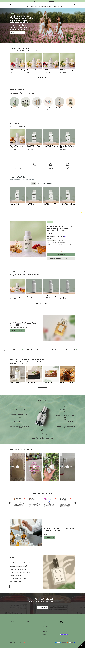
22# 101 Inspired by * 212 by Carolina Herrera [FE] (16, 204)
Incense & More (12, 624)
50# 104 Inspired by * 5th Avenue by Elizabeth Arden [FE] (68, 204)
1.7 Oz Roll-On (72, 246)
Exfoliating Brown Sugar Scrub (67, 382)
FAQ (44, 623)
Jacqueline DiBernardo (64, 499)
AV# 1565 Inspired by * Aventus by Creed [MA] (34, 295)
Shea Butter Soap (48, 382)
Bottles (11, 626)
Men (44, 183)
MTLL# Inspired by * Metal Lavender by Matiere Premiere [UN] (67, 146)
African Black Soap (31, 382)
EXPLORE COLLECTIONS (17, 330)
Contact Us (28, 623)
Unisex (39, 183)
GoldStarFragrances (16, 642)
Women (33, 183)
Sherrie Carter (18, 498)
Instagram (61, 622)
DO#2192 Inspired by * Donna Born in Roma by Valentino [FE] (67, 70)
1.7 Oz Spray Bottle (51, 246)
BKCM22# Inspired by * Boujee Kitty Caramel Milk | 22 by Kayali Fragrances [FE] (17, 146)
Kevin (32, 498)
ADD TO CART (61, 254)
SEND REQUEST (49, 537)
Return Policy (45, 626)
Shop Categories (34, 6)
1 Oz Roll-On (70, 244)
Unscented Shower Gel (15, 382)
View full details (50, 261)
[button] (17, 4)
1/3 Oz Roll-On (66, 246)
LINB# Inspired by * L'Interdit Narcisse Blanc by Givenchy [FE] (51, 146)
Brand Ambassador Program (46, 634)
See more (15, 506)
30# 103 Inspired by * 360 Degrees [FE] (50, 204)
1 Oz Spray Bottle (58, 246)
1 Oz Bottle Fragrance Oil (51, 240)
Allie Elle (47, 498)
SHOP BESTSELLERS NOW (41, 303)
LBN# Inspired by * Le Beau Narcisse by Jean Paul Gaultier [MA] (33, 146)
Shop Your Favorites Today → (17, 32)
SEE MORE (42, 389)
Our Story (28, 621)
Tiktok (61, 621)
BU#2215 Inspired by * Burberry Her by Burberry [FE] (51, 70)
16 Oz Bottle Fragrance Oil (62, 242)
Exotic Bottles (12, 628)
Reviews (44, 624)
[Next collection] (44, 112)
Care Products (50, 183)
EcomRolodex (29, 642)
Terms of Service (46, 629)
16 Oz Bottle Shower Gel (51, 244)
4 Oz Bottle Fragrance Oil (61, 240)
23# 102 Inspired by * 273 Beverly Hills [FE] (32, 204)
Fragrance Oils (12, 621)
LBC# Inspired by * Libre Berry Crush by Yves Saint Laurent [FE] (17, 70)
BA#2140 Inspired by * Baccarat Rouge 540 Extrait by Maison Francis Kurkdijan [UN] (17, 296)
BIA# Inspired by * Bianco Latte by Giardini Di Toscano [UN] (51, 295)
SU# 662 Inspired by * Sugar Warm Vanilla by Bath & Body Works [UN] (66, 296)
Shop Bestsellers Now (41, 77)
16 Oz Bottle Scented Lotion (62, 244)
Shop (27, 6)
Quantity (48, 249)
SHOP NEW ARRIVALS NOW (41, 154)
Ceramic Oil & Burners (13, 629)
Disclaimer (45, 631)
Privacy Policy (45, 628)
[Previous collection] (41, 112)
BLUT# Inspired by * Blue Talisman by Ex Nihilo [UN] (32, 70)
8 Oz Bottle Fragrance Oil (52, 242)
